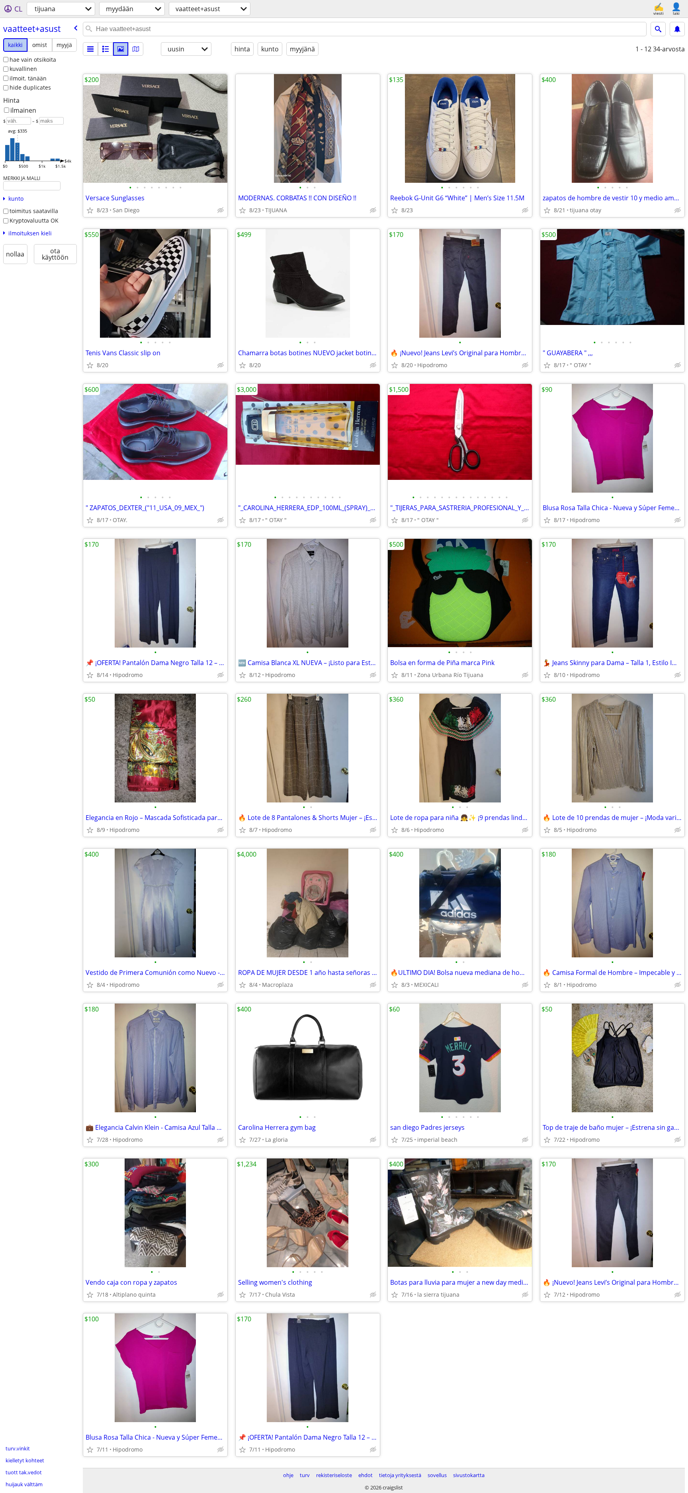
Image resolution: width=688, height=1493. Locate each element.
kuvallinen (23, 68)
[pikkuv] (105, 49)
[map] (135, 49)
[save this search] (677, 29)
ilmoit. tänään (28, 78)
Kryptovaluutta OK (34, 220)
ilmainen (23, 110)
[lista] (90, 49)
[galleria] (120, 49)
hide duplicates (30, 87)
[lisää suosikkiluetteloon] (90, 210)
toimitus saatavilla (34, 211)
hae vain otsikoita (33, 59)
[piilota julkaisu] (220, 210)
